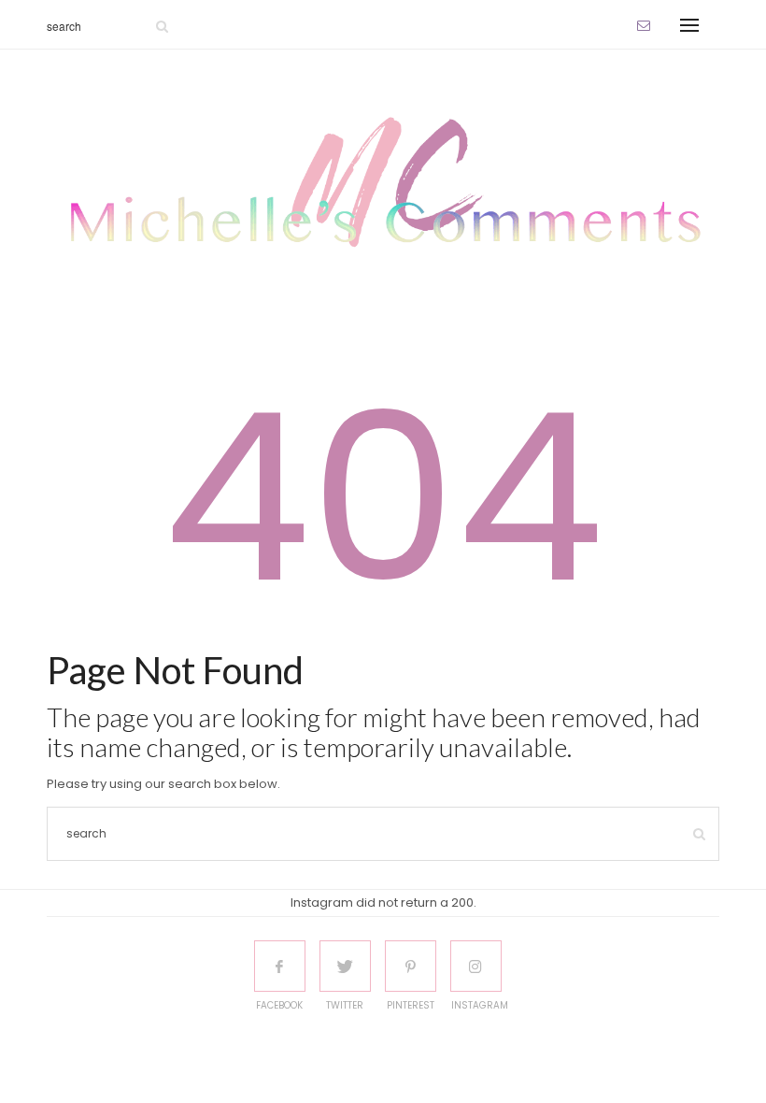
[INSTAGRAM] (476, 966)
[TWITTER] (345, 966)
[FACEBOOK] (279, 966)
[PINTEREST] (410, 966)
